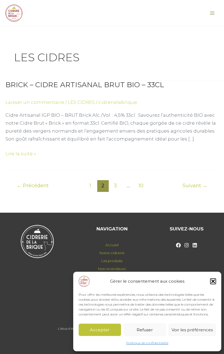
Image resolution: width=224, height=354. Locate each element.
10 (140, 185)
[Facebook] (178, 245)
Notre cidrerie (112, 253)
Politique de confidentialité (147, 343)
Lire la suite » (20, 153)
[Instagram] (186, 245)
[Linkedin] (194, 245)
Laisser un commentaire (34, 102)
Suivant (194, 185)
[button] (213, 281)
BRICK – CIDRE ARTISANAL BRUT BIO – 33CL (84, 84)
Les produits (111, 261)
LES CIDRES (81, 102)
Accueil (112, 245)
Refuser (145, 329)
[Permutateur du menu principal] (212, 13)
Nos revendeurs (112, 269)
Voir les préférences (192, 329)
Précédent (33, 185)
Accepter (100, 329)
